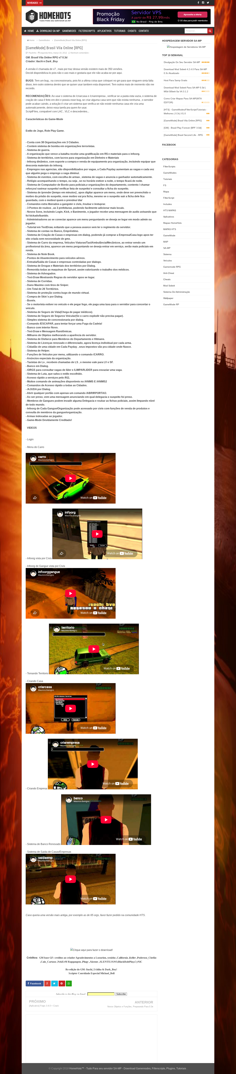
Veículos (167, 260)
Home (30, 30)
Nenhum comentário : (80, 53)
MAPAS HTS (169, 229)
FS (164, 185)
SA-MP (166, 248)
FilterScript (168, 198)
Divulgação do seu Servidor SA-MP (182, 62)
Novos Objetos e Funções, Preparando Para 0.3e (130, 1006)
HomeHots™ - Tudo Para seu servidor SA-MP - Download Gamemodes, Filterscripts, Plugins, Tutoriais (128, 1068)
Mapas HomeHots (172, 223)
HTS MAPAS (169, 210)
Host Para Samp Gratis (175, 80)
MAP (165, 241)
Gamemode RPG (172, 267)
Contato (144, 30)
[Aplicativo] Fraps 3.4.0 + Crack (44, 1006)
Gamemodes (69, 30)
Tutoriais (119, 30)
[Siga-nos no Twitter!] (207, 2)
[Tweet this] (54, 983)
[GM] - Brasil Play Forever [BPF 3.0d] (182, 127)
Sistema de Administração (176, 292)
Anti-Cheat (168, 273)
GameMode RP (171, 304)
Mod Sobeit (169, 285)
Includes (167, 204)
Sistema (167, 254)
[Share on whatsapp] (69, 983)
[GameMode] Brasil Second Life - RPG (183, 135)
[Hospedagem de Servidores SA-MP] (186, 47)
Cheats (132, 30)
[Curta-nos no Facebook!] (198, 2)
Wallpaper (168, 298)
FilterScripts (169, 166)
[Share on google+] (47, 983)
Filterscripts (87, 30)
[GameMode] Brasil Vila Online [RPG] (183, 120)
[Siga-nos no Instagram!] (203, 2)
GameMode (169, 235)
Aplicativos (104, 30)
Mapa (166, 191)
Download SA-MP (49, 30)
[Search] (210, 31)
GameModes (169, 172)
